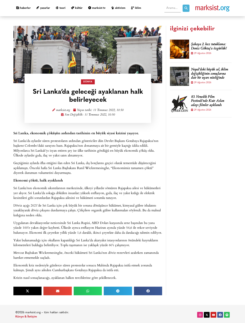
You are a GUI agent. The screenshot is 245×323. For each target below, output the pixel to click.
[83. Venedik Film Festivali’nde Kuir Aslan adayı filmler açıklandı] (179, 103)
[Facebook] (220, 315)
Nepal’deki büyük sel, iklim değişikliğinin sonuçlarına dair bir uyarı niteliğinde (209, 74)
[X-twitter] (207, 315)
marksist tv (98, 8)
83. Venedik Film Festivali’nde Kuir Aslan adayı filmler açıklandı (207, 101)
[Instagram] (200, 315)
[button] (27, 291)
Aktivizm (120, 8)
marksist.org (63, 110)
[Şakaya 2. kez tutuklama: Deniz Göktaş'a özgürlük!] (179, 49)
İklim (138, 8)
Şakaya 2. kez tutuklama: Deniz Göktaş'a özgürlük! (209, 46)
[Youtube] (213, 315)
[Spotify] (227, 315)
